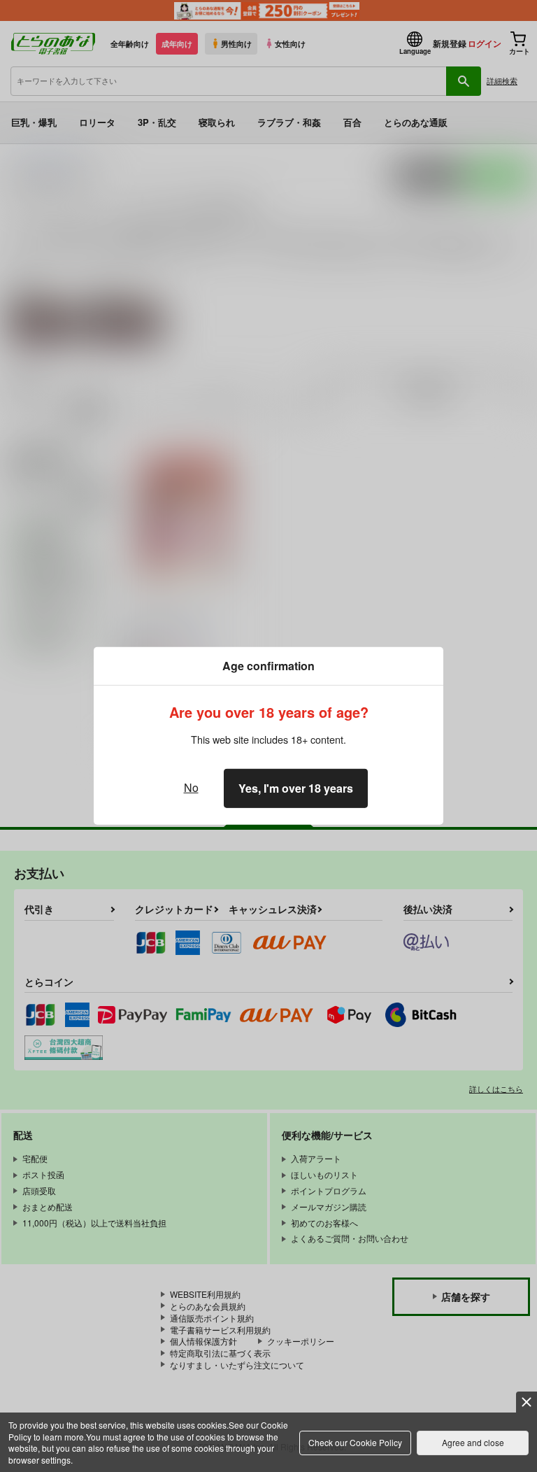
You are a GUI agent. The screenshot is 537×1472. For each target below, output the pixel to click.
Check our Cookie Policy (355, 1442)
